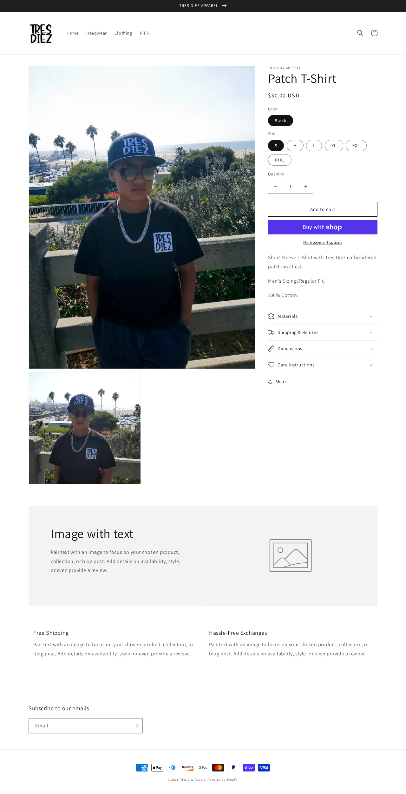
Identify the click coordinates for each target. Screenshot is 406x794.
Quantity (276, 174)
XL (334, 145)
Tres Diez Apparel (193, 780)
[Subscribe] (135, 726)
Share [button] (281, 381)
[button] (360, 33)
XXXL (280, 160)
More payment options (322, 242)
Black (280, 121)
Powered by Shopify (222, 780)
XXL (356, 145)
